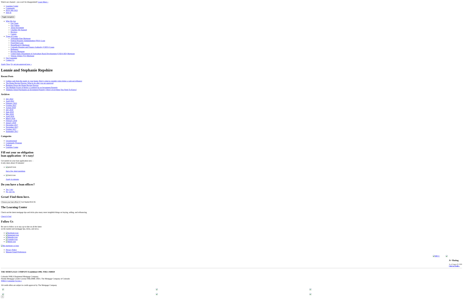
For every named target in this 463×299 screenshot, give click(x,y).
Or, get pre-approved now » (21, 64)
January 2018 (11, 123)
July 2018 (9, 110)
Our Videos (15, 25)
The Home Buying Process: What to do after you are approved (29, 83)
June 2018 (10, 112)
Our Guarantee (11, 58)
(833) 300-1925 (12, 10)
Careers (13, 34)
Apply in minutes (12, 179)
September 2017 (12, 131)
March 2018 (10, 118)
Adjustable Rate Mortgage (21, 38)
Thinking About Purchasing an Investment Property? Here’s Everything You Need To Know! (41, 90)
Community (10, 8)
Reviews (14, 32)
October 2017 (11, 129)
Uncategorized (11, 141)
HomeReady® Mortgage (20, 45)
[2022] (157, 290)
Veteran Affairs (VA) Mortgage (22, 56)
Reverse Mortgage (18, 51)
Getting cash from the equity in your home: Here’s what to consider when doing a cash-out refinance (44, 81)
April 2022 (10, 101)
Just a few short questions (15, 171)
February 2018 (11, 121)
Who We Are (11, 21)
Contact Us (10, 60)
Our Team (14, 23)
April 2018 (10, 116)
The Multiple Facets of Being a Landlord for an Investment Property (32, 87)
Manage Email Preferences (16, 252)
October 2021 (11, 105)
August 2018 (11, 108)
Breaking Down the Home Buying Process (22, 85)
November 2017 (12, 127)
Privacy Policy (11, 250)
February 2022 (11, 103)
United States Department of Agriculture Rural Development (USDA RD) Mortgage (43, 54)
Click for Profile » (454, 266)
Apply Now (5, 64)
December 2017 (12, 125)
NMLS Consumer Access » (11, 281)
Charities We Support (19, 30)
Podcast (9, 145)
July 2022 (9, 99)
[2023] (3, 294)
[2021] (3, 290)
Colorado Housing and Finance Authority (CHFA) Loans (32, 47)
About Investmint (17, 28)
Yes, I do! (9, 190)
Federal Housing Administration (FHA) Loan (28, 41)
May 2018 (10, 114)
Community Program (14, 143)
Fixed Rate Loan (17, 43)
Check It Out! (6, 216)
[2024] (157, 294)
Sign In (8, 13)
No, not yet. (10, 192)
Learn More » (43, 2)
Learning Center (12, 6)
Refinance (14, 49)
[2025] (310, 294)
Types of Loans (12, 36)
